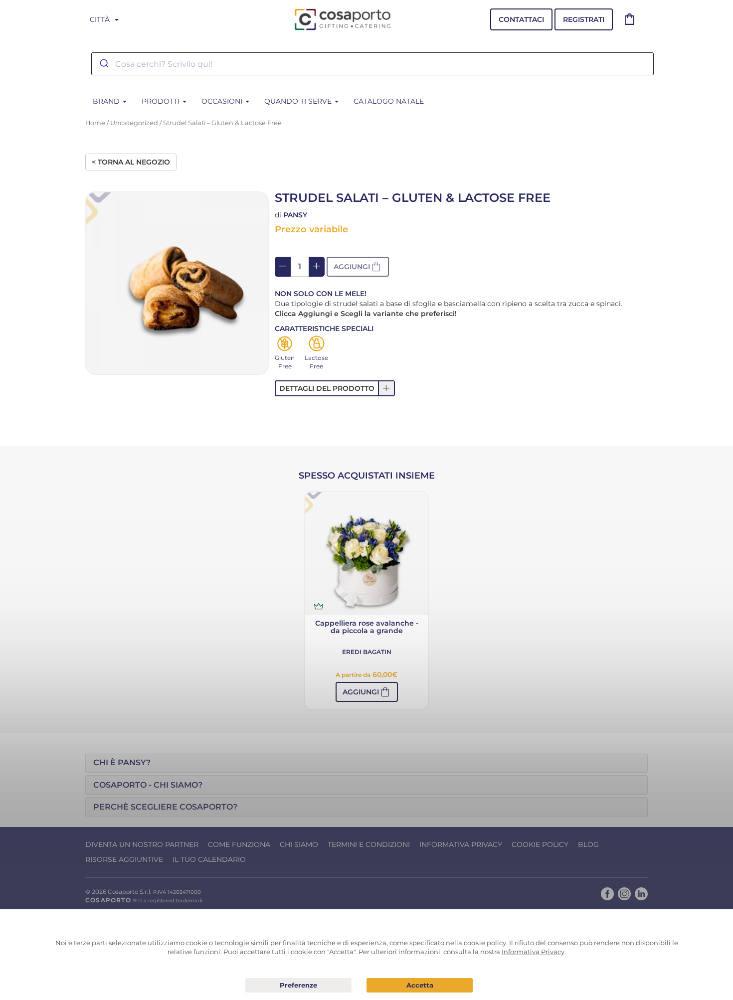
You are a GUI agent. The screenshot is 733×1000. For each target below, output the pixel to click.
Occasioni (222, 101)
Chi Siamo (299, 844)
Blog (588, 844)
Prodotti (162, 101)
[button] (358, 267)
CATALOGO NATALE (389, 101)
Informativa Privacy (460, 844)
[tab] (366, 762)
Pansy (295, 214)
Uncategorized (134, 123)
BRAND (107, 101)
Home (95, 123)
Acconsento (419, 985)
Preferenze (298, 985)
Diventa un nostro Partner (141, 844)
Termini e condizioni (369, 844)
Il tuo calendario (209, 859)
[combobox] (372, 63)
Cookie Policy (540, 844)
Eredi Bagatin (366, 652)
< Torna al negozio (131, 162)
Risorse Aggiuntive (124, 859)
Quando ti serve (299, 101)
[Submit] (103, 64)
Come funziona (239, 844)
